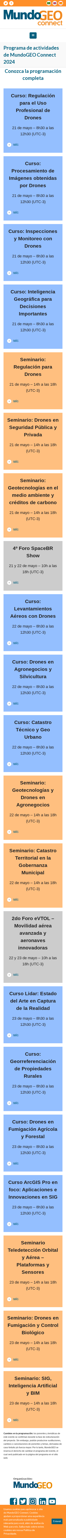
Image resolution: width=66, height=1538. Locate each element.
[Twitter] (5, 3)
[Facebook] (11, 3)
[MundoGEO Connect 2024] (33, 17)
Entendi (57, 1521)
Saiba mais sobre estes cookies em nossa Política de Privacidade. (24, 1530)
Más (15, 144)
